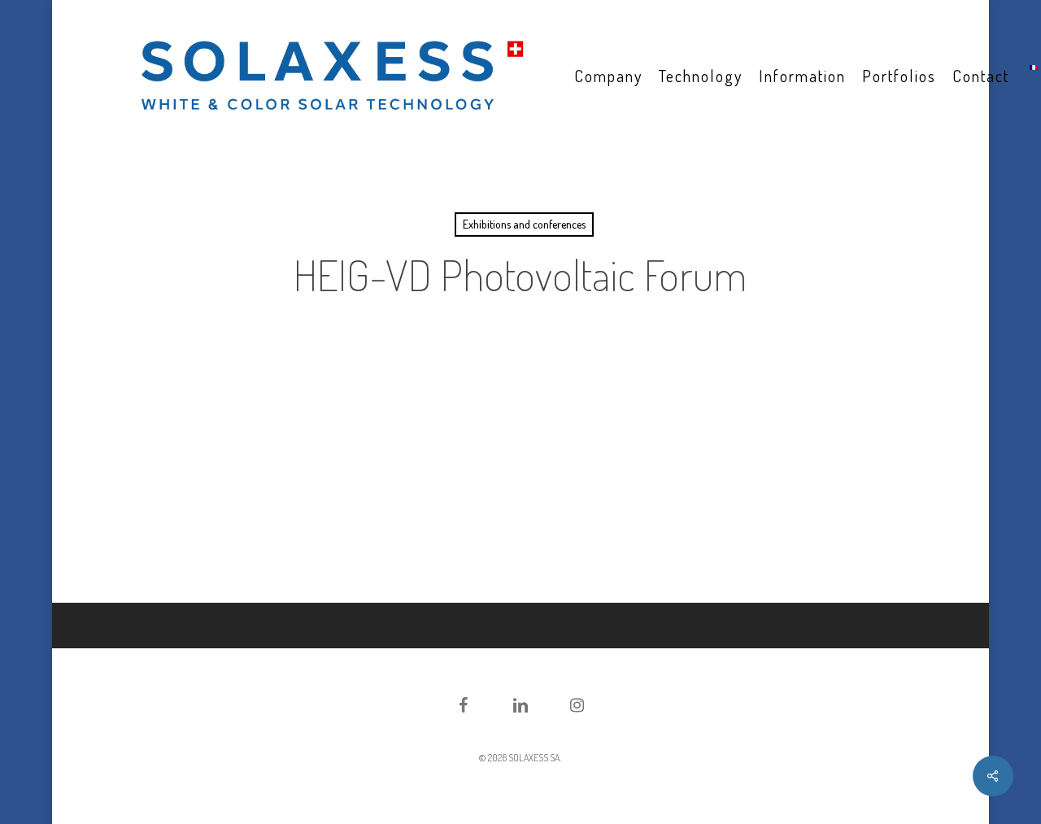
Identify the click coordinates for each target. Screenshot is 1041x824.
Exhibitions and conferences (524, 224)
